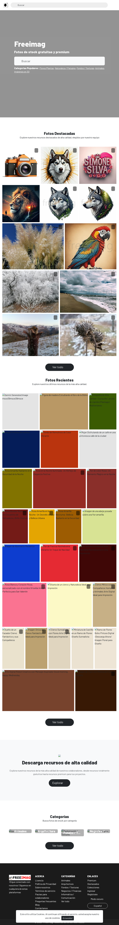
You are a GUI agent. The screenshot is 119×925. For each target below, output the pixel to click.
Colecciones (93, 887)
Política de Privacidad (45, 884)
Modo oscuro (96, 899)
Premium (91, 880)
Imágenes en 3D (21, 71)
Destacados (93, 884)
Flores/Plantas (46, 68)
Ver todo (58, 367)
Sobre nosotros (42, 887)
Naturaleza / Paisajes (65, 68)
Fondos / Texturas (85, 68)
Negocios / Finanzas (71, 890)
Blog (37, 904)
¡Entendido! (68, 918)
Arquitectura (67, 884)
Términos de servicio (45, 890)
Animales (99, 68)
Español (97, 905)
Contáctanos (41, 908)
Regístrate (92, 894)
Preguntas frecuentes (45, 901)
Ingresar (91, 890)
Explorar (58, 782)
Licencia (39, 880)
